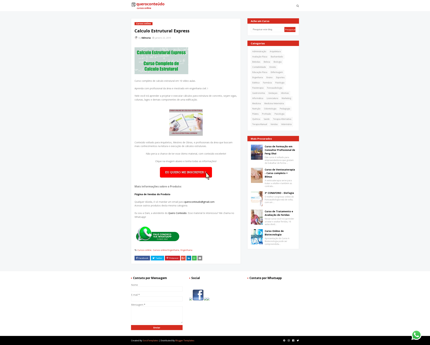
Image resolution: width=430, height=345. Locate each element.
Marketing (286, 98)
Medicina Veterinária (274, 103)
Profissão (266, 113)
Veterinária (286, 124)
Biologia (278, 61)
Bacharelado (277, 56)
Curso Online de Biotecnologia (274, 232)
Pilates (255, 113)
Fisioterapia (258, 87)
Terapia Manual (259, 124)
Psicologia (279, 113)
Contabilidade (259, 67)
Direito (272, 67)
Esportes (280, 77)
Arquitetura (275, 51)
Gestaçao (272, 93)
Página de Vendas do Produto (152, 194)
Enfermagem (277, 72)
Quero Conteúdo (177, 213)
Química (256, 119)
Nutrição (256, 108)
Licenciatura (272, 98)
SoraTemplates (150, 340)
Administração (259, 51)
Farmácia (267, 82)
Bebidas (256, 61)
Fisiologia (279, 82)
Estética (256, 82)
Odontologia (270, 108)
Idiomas (285, 93)
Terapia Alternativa (282, 119)
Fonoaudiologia (274, 87)
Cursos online (144, 250)
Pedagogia (285, 108)
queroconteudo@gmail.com (199, 201)
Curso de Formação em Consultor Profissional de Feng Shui (280, 150)
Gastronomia (258, 93)
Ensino (269, 77)
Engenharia (186, 250)
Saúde (267, 119)
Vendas (274, 124)
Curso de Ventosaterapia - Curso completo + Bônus (280, 173)
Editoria (146, 37)
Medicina (256, 103)
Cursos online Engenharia (166, 250)
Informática (257, 98)
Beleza (267, 61)
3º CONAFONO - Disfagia (279, 192)
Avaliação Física (259, 56)
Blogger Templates (184, 340)
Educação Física (259, 72)
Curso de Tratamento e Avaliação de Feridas (279, 213)
